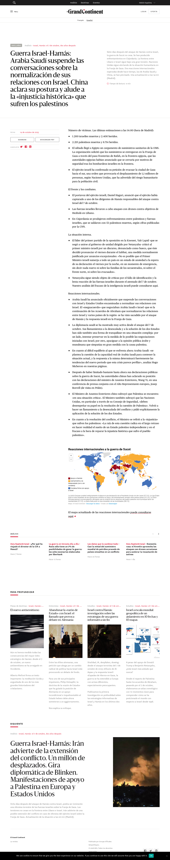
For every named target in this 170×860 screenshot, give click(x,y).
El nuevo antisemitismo (24, 610)
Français (80, 20)
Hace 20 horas (94, 556)
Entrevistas (53, 605)
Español (90, 20)
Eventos (96, 2)
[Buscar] (25, 2)
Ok (151, 856)
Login (143, 11)
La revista (14, 841)
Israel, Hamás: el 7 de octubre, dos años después (54, 45)
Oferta (154, 11)
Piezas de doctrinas (18, 605)
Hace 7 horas (16, 553)
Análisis (73, 2)
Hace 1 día (130, 559)
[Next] (158, 534)
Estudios (91, 605)
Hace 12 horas (55, 559)
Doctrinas (85, 2)
